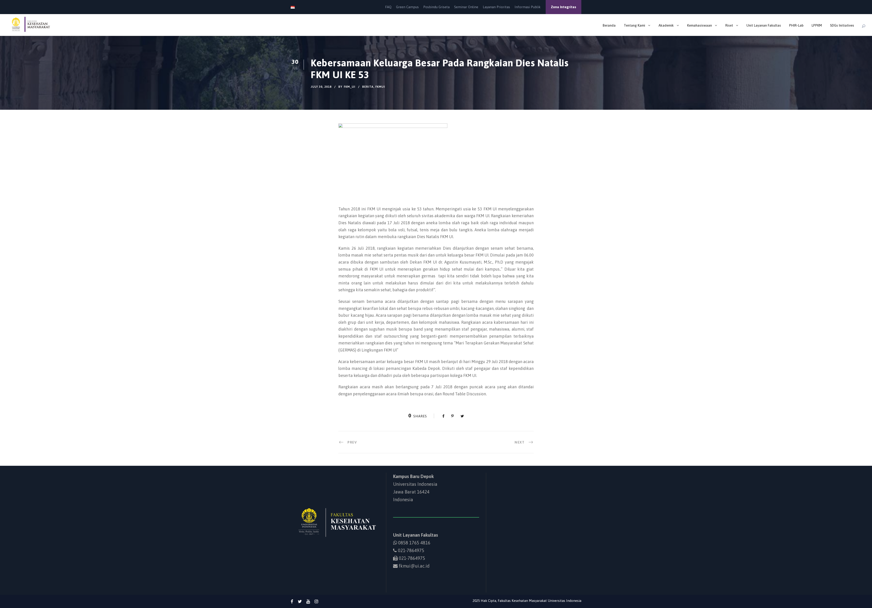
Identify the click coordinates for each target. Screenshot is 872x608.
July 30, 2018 (321, 86)
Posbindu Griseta (436, 7)
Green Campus (407, 7)
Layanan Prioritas (496, 7)
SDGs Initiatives (842, 25)
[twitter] (300, 601)
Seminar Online (466, 7)
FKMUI (380, 86)
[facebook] (292, 601)
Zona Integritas (563, 7)
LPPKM (817, 25)
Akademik (666, 25)
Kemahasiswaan (699, 25)
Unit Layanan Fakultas (763, 25)
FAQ (388, 7)
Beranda (609, 25)
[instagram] (316, 601)
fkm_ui (349, 86)
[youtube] (308, 601)
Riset (729, 25)
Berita (368, 86)
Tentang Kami (634, 25)
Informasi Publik (527, 7)
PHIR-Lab (796, 25)
